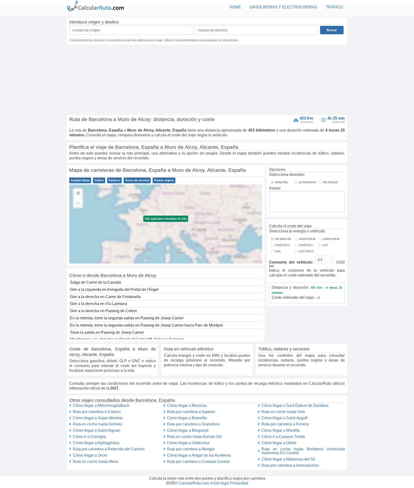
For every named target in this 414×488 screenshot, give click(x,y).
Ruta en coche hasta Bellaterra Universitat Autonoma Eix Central (303, 451)
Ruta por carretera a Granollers (193, 424)
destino (112, 22)
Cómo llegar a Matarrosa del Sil (288, 459)
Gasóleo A (282, 245)
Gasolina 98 (331, 238)
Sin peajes (330, 182)
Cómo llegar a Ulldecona (188, 443)
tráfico (334, 7)
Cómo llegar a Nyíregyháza (96, 443)
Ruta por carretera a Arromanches (290, 465)
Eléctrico (306, 251)
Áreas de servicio (137, 180)
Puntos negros (164, 180)
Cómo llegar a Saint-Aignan (96, 430)
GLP (325, 245)
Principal (281, 182)
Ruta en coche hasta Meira (95, 461)
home (235, 7)
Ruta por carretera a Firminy (285, 424)
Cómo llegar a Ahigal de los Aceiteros (199, 455)
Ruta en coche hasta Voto (283, 412)
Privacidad (239, 483)
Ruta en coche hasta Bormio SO (194, 437)
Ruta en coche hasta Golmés (97, 424)
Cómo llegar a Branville (187, 418)
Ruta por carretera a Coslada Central (198, 461)
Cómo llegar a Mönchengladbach (101, 405)
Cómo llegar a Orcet (90, 455)
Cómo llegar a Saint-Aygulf (284, 418)
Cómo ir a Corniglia (89, 437)
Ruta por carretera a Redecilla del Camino (108, 449)
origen (94, 22)
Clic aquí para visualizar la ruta (166, 218)
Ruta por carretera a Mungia (190, 449)
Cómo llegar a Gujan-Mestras (98, 418)
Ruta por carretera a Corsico (97, 412)
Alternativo (307, 182)
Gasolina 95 (307, 238)
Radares (114, 180)
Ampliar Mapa (80, 180)
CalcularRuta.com (193, 483)
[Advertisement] (207, 80)
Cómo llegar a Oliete (278, 443)
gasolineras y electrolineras (283, 7)
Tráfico (99, 180)
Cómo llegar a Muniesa (187, 405)
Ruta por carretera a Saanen (191, 412)
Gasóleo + (306, 245)
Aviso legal (219, 483)
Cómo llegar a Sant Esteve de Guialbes (294, 405)
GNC (278, 251)
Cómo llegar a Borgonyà (187, 430)
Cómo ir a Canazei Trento (283, 437)
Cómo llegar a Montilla (280, 430)
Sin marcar (283, 238)
